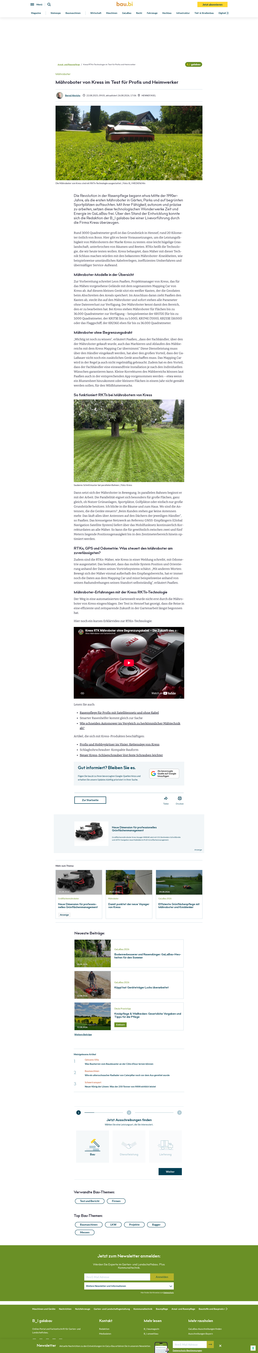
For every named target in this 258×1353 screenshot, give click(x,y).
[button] (129, 659)
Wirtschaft (95, 13)
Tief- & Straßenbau (204, 13)
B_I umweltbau (151, 1333)
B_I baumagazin (151, 1329)
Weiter (170, 1171)
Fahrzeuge (152, 13)
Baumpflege (162, 1309)
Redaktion (104, 1329)
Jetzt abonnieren (212, 4)
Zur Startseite (90, 800)
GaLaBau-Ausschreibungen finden (205, 1329)
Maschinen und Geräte (43, 1309)
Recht (139, 13)
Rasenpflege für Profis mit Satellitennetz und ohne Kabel (119, 712)
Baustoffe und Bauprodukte (213, 1309)
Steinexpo (56, 13)
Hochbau (167, 13)
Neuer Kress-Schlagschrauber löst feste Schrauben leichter (121, 755)
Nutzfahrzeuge (82, 1309)
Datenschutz (168, 1292)
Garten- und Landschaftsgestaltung (112, 1309)
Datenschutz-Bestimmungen (187, 1350)
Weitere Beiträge (83, 1034)
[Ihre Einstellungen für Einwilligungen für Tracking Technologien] (253, 1348)
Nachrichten (65, 1309)
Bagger (156, 1224)
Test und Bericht (89, 1201)
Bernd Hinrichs (72, 95)
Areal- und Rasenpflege (69, 64)
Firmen (116, 1201)
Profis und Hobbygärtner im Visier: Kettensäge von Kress (119, 744)
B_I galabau (42, 1321)
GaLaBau (126, 13)
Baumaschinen (73, 13)
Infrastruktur (183, 13)
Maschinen (111, 13)
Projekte (134, 1224)
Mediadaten (105, 1333)
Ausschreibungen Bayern (200, 1333)
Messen (84, 1232)
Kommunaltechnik (142, 1309)
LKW (113, 1224)
